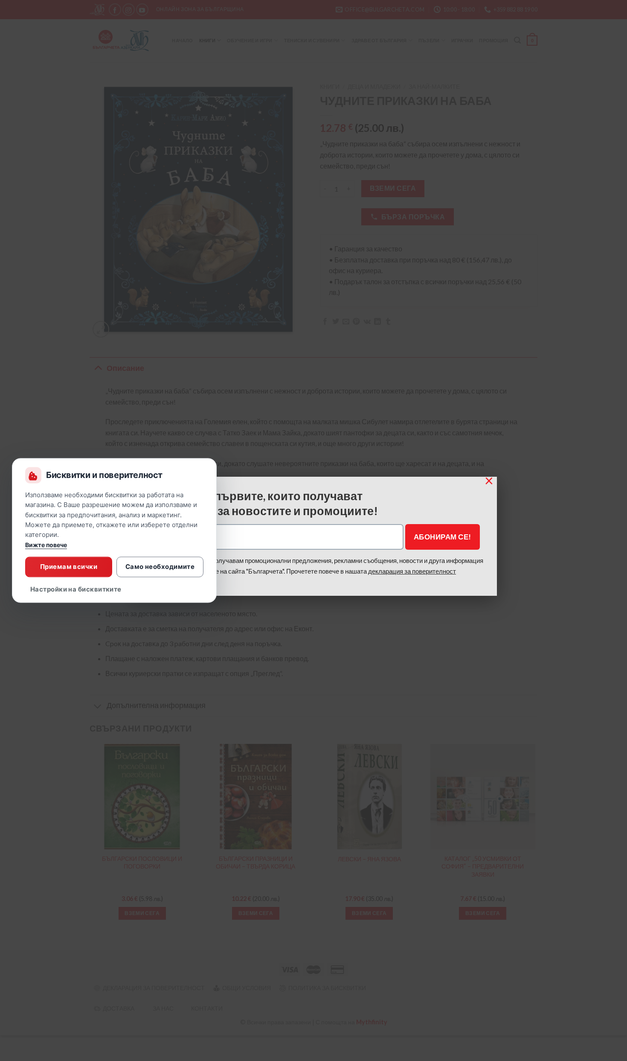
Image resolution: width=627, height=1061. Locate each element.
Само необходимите (160, 567)
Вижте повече (46, 545)
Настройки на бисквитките (76, 590)
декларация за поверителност (412, 571)
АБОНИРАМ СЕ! (442, 536)
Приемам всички (68, 567)
